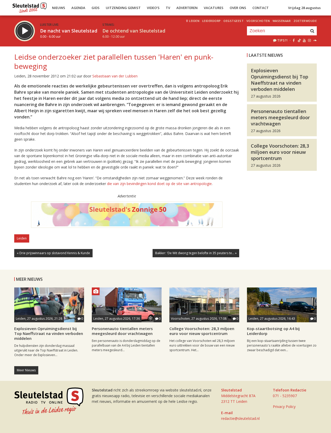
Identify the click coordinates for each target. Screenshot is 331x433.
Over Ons (238, 7)
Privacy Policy (284, 406)
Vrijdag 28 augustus (304, 7)
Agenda (78, 7)
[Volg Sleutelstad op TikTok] (299, 40)
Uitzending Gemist (123, 7)
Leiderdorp (211, 21)
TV (168, 7)
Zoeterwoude (305, 21)
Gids (96, 7)
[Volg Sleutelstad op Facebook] (294, 40)
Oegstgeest (233, 21)
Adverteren (187, 7)
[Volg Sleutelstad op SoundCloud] (315, 40)
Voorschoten (258, 21)
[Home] (29, 6)
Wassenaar (282, 21)
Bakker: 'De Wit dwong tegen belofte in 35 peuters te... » (196, 253)
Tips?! (282, 40)
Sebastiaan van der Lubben (115, 76)
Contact (260, 7)
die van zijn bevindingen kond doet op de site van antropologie (159, 183)
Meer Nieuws (26, 370)
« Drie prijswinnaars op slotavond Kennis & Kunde (53, 253)
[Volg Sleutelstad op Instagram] (309, 40)
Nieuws (58, 7)
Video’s (153, 7)
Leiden (194, 21)
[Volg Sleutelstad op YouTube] (304, 40)
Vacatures (213, 7)
